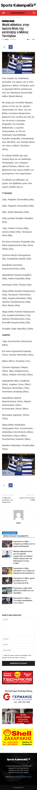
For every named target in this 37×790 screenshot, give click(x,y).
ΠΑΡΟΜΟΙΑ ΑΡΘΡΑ (9, 533)
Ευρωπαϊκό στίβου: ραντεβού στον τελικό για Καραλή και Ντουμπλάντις (23, 570)
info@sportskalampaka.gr (22, 777)
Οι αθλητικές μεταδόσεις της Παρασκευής (7, 500)
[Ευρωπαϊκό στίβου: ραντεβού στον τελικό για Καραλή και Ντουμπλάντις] (7, 570)
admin (7, 39)
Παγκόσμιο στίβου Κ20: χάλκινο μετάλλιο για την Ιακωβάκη (23, 590)
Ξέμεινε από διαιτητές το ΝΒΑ (27, 499)
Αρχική (4, 18)
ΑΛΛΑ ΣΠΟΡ (11, 18)
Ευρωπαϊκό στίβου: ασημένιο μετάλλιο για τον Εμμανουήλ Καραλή (24, 543)
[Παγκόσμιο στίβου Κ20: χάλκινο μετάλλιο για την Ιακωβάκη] (7, 590)
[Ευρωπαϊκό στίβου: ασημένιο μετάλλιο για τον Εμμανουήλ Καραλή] (7, 543)
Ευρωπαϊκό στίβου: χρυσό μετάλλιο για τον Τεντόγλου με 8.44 (24, 580)
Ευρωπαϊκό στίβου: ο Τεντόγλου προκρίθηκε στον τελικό (22, 600)
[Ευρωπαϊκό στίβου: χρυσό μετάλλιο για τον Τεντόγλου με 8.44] (7, 580)
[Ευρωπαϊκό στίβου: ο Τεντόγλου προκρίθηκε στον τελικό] (7, 600)
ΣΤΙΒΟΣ (19, 18)
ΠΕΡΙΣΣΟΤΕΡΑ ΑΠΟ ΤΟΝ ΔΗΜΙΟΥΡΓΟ (15, 536)
